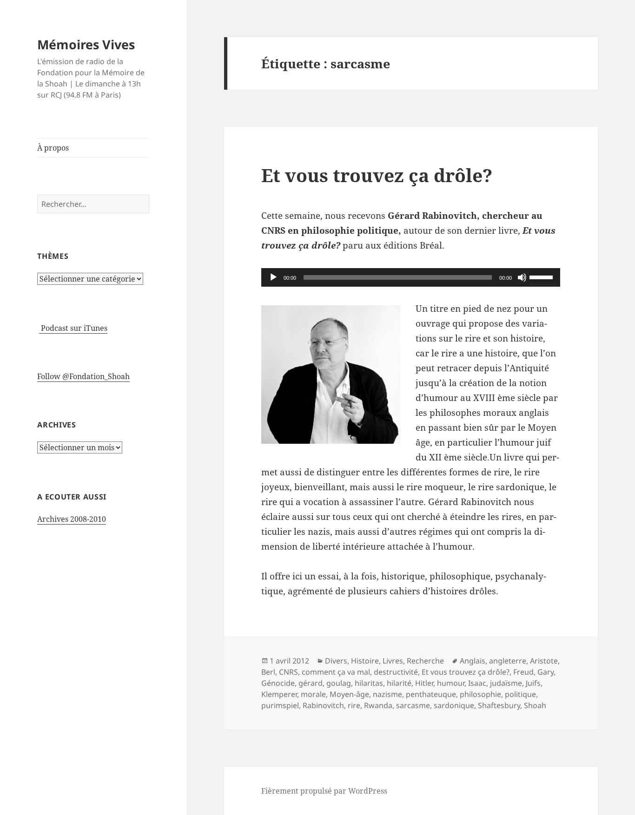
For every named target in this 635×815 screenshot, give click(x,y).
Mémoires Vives (86, 44)
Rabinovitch (323, 705)
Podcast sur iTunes (73, 328)
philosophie (480, 694)
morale (313, 694)
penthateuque (431, 694)
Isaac (477, 683)
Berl (268, 672)
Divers (336, 661)
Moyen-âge (349, 694)
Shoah (535, 705)
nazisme (387, 694)
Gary (545, 672)
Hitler (424, 683)
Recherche (425, 661)
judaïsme (506, 683)
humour (450, 683)
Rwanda (378, 705)
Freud (523, 672)
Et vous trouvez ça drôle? (376, 175)
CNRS (288, 672)
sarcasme (413, 705)
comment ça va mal (336, 672)
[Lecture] (273, 277)
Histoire (365, 661)
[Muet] (522, 277)
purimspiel (280, 705)
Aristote (544, 661)
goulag (338, 683)
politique (520, 694)
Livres (393, 661)
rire (354, 705)
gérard (310, 683)
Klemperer (279, 694)
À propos (53, 148)
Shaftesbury (499, 705)
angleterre (507, 661)
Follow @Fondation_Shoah (83, 376)
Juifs (533, 683)
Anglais (472, 661)
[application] (410, 277)
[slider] (542, 276)
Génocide (278, 683)
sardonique (454, 705)
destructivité (396, 672)
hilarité (399, 683)
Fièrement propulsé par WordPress (324, 791)
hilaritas (369, 683)
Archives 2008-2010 (71, 519)
